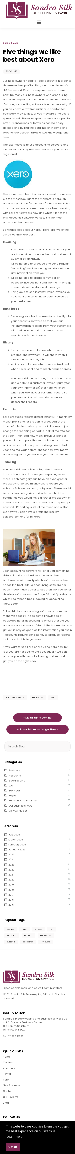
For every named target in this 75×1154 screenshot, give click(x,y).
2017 (11, 894)
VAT (11, 785)
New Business (11, 1085)
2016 (11, 899)
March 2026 (15, 839)
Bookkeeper (28, 942)
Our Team (9, 1091)
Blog (6, 1102)
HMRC (24, 929)
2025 (11, 854)
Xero (53, 697)
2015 (11, 904)
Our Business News (20, 805)
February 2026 (17, 844)
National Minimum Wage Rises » (37, 729)
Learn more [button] (14, 1136)
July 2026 (14, 834)
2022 (11, 869)
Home (7, 1056)
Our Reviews (10, 1097)
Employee (11, 942)
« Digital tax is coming (37, 718)
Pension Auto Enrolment (23, 800)
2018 (11, 889)
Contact (8, 1062)
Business (14, 770)
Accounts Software (15, 697)
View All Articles (18, 810)
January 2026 (16, 849)
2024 (11, 859)
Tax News (15, 790)
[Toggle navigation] (39, 22)
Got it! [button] (12, 1146)
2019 (11, 884)
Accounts (11, 71)
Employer (28, 935)
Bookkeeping (37, 697)
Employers (45, 942)
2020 (11, 879)
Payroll (13, 795)
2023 (11, 864)
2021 (11, 874)
